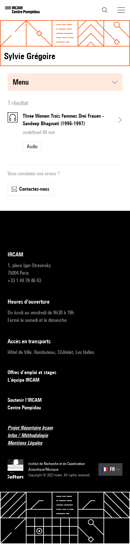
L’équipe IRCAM (23, 380)
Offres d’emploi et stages (32, 372)
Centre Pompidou (24, 408)
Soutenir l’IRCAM (25, 400)
